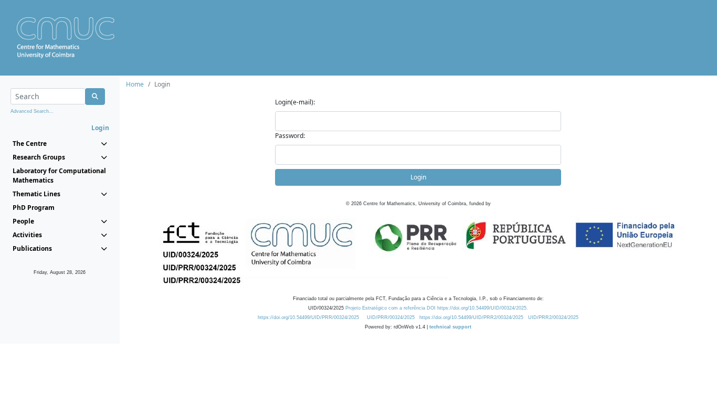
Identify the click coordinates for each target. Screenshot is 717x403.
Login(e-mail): (295, 102)
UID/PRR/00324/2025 (391, 317)
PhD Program (34, 207)
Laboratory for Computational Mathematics (59, 175)
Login (418, 177)
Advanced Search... (32, 111)
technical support (450, 327)
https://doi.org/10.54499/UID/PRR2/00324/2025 (471, 317)
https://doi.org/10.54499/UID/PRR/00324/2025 (308, 317)
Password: (290, 135)
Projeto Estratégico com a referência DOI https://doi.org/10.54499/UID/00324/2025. (436, 308)
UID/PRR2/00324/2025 (553, 317)
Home (135, 84)
